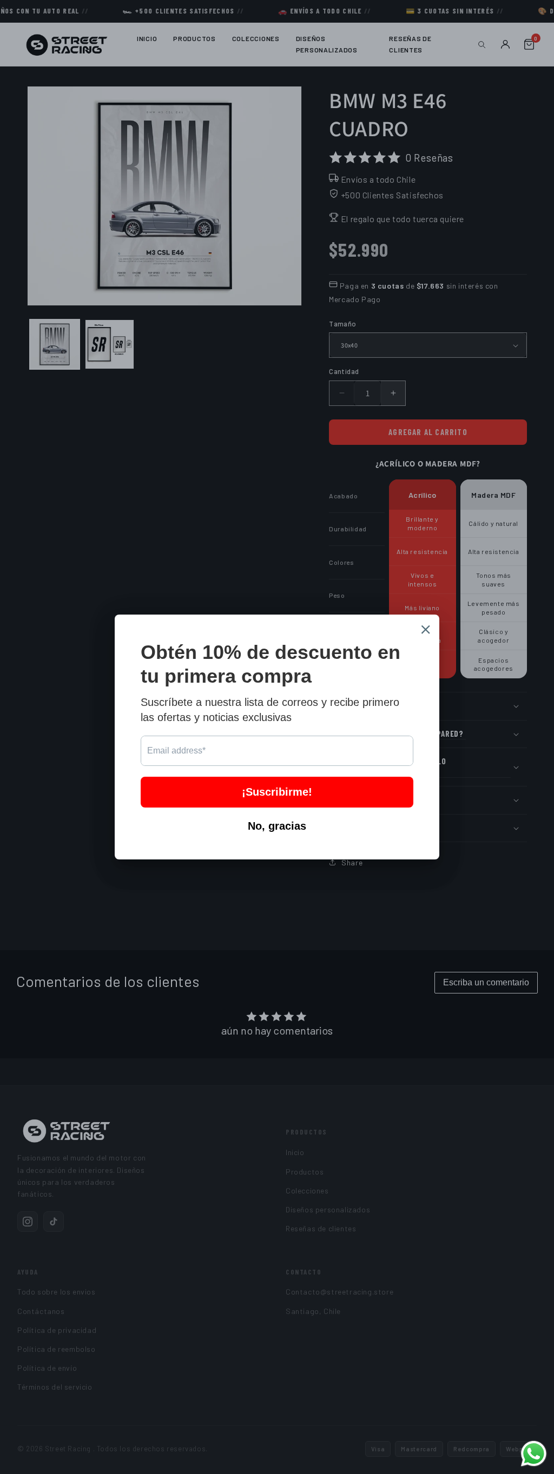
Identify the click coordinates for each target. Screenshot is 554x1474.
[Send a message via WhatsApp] (534, 1454)
